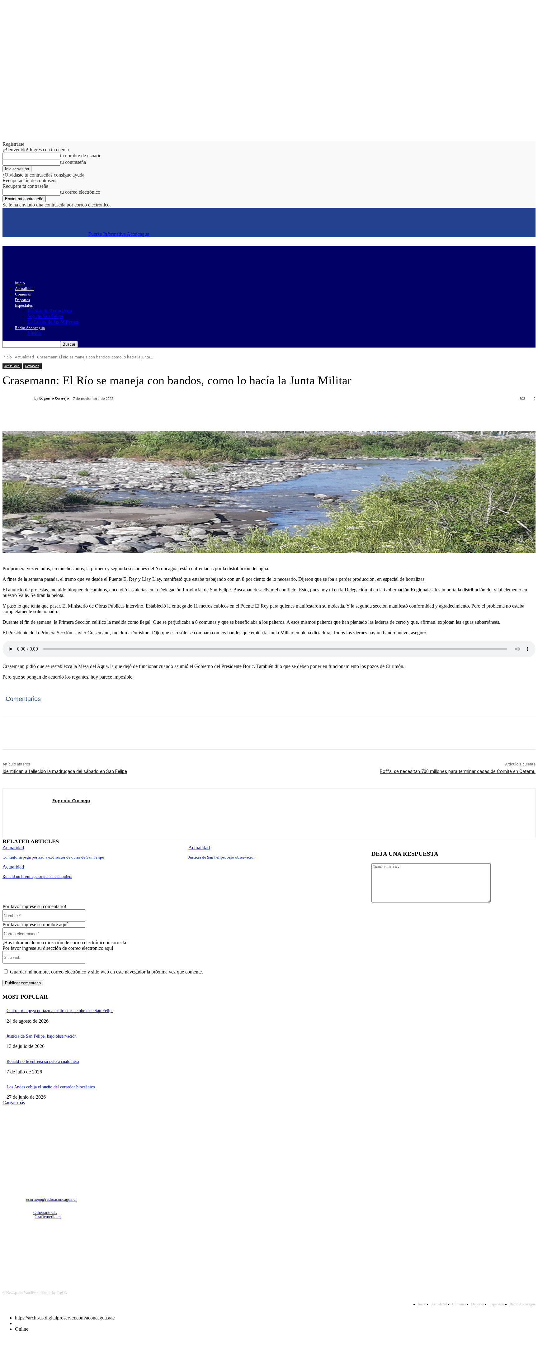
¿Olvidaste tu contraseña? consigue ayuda (43, 175)
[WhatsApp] (126, 415)
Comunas (23, 294)
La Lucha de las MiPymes (53, 321)
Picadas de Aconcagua (49, 310)
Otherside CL (45, 1212)
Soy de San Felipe (45, 316)
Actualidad (24, 288)
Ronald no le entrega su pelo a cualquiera (37, 876)
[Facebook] (59, 415)
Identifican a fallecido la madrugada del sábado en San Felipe (64, 771)
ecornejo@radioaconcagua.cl (51, 1199)
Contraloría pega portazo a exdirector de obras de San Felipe (53, 857)
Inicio (20, 283)
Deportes (22, 299)
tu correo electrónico (80, 192)
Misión (34, 333)
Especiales (24, 305)
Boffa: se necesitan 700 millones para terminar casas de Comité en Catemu (458, 771)
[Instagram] (24, 1249)
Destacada (32, 366)
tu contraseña (73, 162)
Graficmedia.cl (48, 1217)
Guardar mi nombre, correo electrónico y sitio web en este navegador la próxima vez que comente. (106, 971)
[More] (149, 414)
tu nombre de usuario (80, 155)
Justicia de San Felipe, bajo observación (222, 857)
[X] (82, 415)
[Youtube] (72, 1249)
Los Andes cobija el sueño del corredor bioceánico (51, 1087)
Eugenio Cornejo (54, 398)
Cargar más (13, 1102)
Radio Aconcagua (30, 327)
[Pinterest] (104, 415)
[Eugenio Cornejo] (18, 398)
